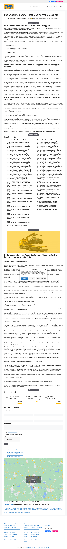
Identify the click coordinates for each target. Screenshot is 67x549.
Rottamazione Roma (8, 538)
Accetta (24, 278)
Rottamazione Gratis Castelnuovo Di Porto (33, 527)
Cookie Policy (33, 479)
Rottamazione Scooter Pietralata (13, 453)
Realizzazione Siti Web (29, 547)
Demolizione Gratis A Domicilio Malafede (33, 532)
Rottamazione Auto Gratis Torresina (31, 534)
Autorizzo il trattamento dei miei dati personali (13, 434)
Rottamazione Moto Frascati (30, 538)
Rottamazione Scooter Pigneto (13, 456)
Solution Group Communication (44, 547)
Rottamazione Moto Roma (9, 525)
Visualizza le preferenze (41, 278)
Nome (5, 416)
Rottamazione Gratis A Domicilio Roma (12, 529)
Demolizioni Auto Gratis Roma (10, 534)
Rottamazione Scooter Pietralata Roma (15, 455)
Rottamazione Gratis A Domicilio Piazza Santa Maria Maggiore (43, 509)
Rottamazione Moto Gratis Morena (31, 522)
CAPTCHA (6, 436)
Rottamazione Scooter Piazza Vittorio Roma (16, 451)
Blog (44, 6)
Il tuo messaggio (7, 423)
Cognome (36, 416)
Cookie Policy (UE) (48, 525)
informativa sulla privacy (12, 432)
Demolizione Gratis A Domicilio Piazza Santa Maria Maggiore (17, 509)
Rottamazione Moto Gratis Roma (11, 523)
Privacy (46, 523)
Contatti (60, 6)
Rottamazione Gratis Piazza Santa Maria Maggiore (19, 512)
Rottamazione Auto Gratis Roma (11, 539)
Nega (32, 278)
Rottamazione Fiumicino (29, 523)
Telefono (36, 418)
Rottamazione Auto (36, 6)
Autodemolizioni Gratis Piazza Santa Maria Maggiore (51, 508)
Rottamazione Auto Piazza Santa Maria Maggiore (14, 506)
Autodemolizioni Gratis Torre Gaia (31, 525)
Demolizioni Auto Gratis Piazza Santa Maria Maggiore (28, 508)
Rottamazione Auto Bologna (30, 542)
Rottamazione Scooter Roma (13, 449)
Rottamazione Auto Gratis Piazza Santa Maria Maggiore (37, 506)
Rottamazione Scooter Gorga (30, 530)
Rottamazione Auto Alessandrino (31, 536)
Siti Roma (35, 547)
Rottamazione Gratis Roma (9, 522)
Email (5, 418)
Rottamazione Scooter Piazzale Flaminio (15, 452)
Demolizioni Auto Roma (9, 536)
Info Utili (55, 6)
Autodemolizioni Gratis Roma (10, 532)
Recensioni (49, 6)
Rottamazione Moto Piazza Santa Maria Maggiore (31, 510)
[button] (45, 269)
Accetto (33, 481)
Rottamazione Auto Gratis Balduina (31, 529)
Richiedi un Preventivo (33, 23)
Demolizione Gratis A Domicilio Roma (12, 530)
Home (30, 6)
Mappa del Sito (48, 522)
